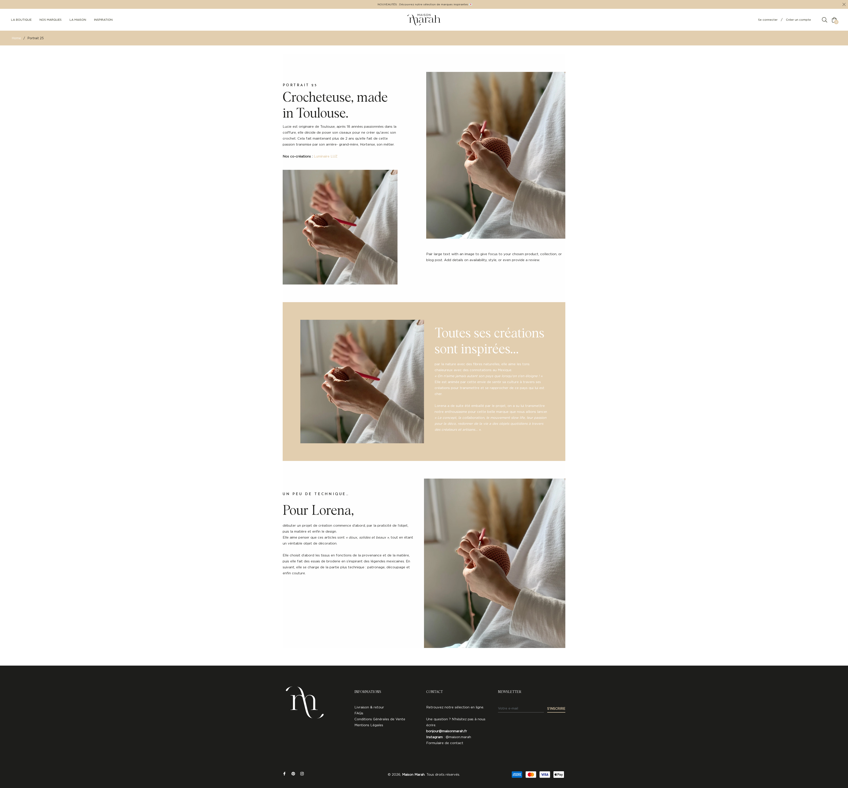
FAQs (358, 713)
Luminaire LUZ (325, 156)
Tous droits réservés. (443, 774)
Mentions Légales (368, 725)
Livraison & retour (369, 707)
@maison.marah (458, 737)
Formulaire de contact (444, 743)
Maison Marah (413, 774)
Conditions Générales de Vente (379, 719)
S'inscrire (556, 708)
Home (16, 38)
